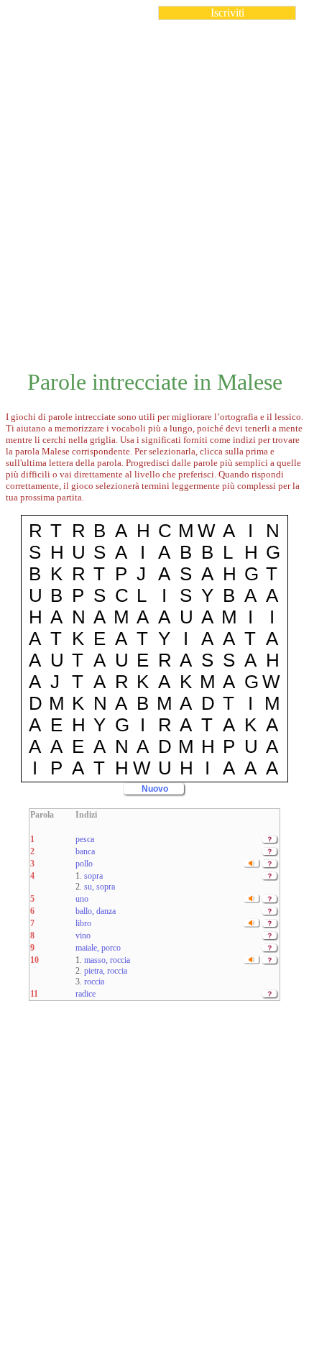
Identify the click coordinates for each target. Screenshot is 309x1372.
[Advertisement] (154, 186)
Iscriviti (227, 12)
